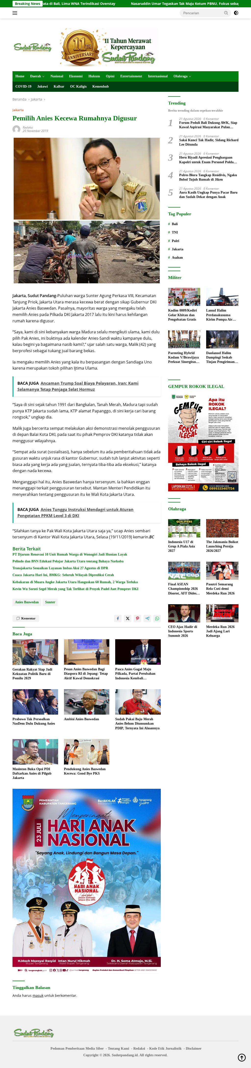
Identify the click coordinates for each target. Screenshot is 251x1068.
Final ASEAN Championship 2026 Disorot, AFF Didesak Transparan (184, 589)
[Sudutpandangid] (33, 47)
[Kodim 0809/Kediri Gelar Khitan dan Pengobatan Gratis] (184, 297)
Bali (175, 224)
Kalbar (59, 86)
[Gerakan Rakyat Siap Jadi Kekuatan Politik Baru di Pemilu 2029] (35, 652)
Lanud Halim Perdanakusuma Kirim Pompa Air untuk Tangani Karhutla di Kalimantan (219, 315)
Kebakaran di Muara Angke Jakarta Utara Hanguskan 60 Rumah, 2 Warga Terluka (75, 582)
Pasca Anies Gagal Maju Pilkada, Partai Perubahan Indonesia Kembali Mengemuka (135, 674)
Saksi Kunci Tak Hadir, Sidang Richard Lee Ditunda (208, 142)
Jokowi (42, 86)
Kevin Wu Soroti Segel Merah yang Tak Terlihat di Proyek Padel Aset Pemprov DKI (75, 589)
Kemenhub (100, 86)
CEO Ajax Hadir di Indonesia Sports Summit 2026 (182, 631)
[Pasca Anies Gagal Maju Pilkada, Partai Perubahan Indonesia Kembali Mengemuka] (138, 652)
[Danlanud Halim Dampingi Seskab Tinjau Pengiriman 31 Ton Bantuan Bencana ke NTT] (222, 339)
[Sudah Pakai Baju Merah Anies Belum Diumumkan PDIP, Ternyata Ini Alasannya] (138, 702)
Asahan (177, 257)
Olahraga (181, 76)
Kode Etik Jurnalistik (165, 1048)
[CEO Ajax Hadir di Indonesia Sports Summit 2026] (184, 613)
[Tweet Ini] (127, 618)
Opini (110, 76)
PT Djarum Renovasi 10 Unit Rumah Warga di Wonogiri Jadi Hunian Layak (70, 554)
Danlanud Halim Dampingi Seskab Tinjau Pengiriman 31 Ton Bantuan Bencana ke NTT (220, 357)
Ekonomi (76, 76)
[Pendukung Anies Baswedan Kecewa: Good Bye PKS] (87, 752)
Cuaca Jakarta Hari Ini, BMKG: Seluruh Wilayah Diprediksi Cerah (63, 575)
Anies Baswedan (27, 602)
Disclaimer (193, 1048)
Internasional (158, 76)
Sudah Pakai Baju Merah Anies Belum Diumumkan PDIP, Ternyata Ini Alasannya (137, 723)
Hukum (94, 76)
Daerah (35, 76)
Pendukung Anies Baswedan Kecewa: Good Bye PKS (85, 771)
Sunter (50, 602)
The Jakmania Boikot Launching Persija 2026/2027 (222, 546)
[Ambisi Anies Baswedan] (87, 702)
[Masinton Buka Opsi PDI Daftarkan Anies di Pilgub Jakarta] (35, 752)
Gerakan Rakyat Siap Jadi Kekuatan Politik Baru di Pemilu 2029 (32, 674)
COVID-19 (23, 86)
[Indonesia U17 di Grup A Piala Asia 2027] (184, 528)
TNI (175, 232)
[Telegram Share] (147, 618)
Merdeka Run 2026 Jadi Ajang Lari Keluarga (220, 631)
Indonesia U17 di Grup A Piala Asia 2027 (181, 546)
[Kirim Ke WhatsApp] (157, 618)
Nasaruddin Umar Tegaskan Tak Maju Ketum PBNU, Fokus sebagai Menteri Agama (156, 3)
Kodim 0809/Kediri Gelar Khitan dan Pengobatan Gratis (182, 315)
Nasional (56, 76)
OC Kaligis (78, 86)
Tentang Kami (118, 1048)
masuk (38, 995)
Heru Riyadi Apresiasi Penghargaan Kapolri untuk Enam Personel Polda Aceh (206, 160)
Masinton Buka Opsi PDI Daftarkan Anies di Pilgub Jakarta (32, 773)
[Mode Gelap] (236, 13)
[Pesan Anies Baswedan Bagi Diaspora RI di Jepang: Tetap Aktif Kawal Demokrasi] (87, 652)
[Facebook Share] (118, 618)
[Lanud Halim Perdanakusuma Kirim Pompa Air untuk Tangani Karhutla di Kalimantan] (222, 297)
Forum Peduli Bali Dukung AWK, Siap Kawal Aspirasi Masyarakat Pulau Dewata (208, 125)
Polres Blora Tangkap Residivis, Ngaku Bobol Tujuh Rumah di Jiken (208, 177)
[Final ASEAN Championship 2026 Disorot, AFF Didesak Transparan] (184, 571)
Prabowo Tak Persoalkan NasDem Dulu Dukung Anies (34, 721)
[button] (226, 13)
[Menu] (16, 13)
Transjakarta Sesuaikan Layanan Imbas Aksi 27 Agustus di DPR (60, 568)
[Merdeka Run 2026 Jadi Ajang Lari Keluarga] (222, 613)
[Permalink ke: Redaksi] (16, 128)
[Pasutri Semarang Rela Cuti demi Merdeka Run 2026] (222, 571)
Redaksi (28, 127)
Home (19, 76)
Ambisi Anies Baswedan (81, 719)
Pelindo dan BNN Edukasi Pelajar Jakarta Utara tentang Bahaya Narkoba (68, 561)
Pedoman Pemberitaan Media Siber (77, 1048)
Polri (175, 241)
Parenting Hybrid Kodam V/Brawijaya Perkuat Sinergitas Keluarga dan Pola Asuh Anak (183, 357)
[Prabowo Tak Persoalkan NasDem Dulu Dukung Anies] (35, 702)
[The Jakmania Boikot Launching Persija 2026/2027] (222, 528)
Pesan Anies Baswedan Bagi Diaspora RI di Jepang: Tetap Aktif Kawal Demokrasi (86, 673)
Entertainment (131, 76)
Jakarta (18, 110)
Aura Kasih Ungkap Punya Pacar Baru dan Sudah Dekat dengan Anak (208, 195)
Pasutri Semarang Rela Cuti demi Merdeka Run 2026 (220, 588)
